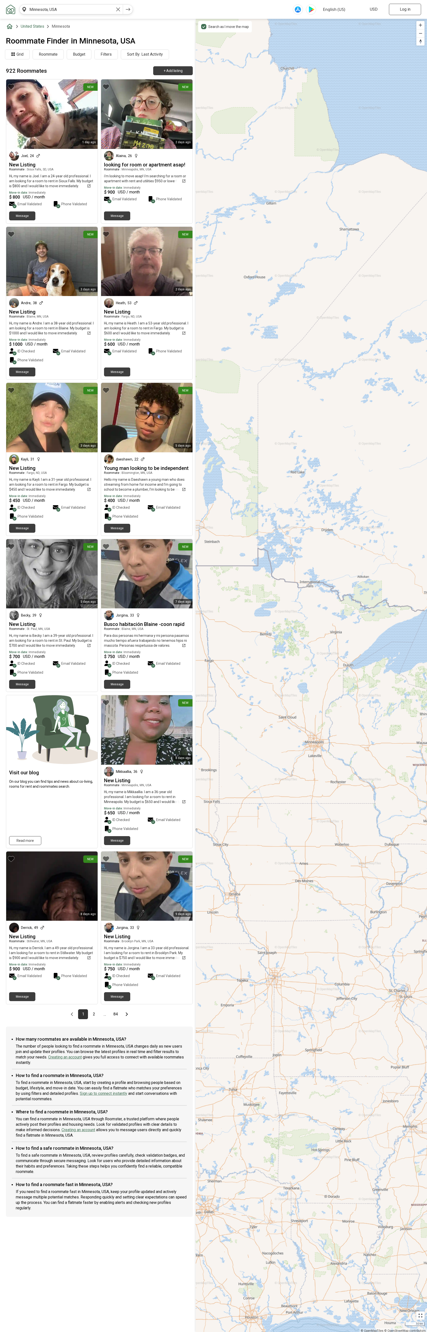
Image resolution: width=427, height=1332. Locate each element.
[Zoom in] (420, 25)
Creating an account (65, 1057)
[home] (10, 26)
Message (22, 216)
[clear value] (118, 9)
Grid (20, 54)
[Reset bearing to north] (420, 41)
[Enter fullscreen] (420, 1315)
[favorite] (11, 87)
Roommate (48, 54)
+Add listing (173, 71)
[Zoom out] (420, 33)
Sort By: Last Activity (145, 54)
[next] (128, 9)
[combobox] (71, 9)
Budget (79, 54)
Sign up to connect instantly (103, 1093)
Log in (405, 9)
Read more (25, 841)
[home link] (10, 9)
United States (32, 26)
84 (117, 1014)
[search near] (24, 9)
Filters (106, 54)
